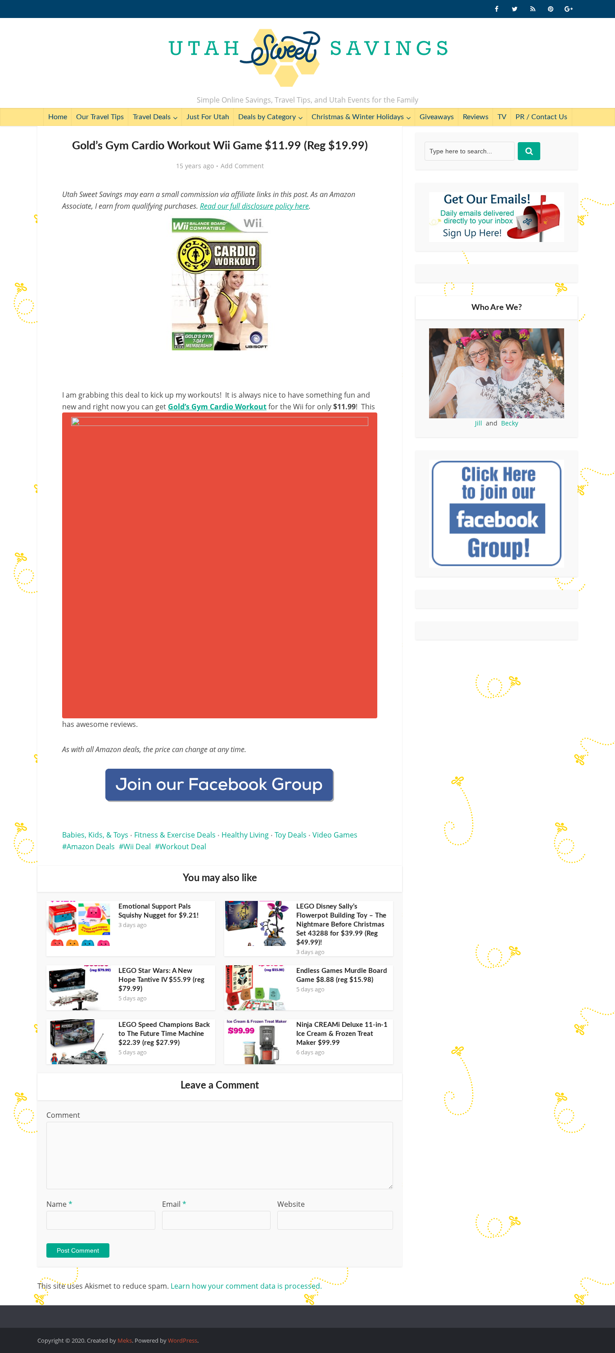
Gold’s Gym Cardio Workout (217, 407)
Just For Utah (207, 117)
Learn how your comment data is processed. (246, 1286)
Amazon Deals (91, 846)
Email (174, 1204)
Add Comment (242, 166)
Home (57, 117)
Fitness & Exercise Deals (175, 835)
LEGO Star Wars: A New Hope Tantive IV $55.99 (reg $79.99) (161, 980)
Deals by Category (267, 117)
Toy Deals (291, 835)
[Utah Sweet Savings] (307, 58)
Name (59, 1204)
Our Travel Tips (100, 117)
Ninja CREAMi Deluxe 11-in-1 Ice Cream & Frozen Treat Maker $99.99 (342, 1033)
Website (291, 1204)
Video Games (334, 835)
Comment (63, 1115)
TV (501, 117)
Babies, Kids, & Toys (95, 835)
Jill (478, 423)
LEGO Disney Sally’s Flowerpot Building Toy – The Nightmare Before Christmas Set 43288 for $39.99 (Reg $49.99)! (341, 924)
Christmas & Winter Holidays (358, 117)
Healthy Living (245, 835)
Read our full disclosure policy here (254, 206)
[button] (364, 228)
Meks (125, 1340)
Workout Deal (182, 846)
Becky (509, 423)
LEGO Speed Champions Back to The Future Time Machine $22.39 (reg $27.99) (164, 1033)
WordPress (182, 1340)
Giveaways (437, 117)
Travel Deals (152, 117)
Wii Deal (137, 846)
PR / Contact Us (541, 117)
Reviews (475, 117)
